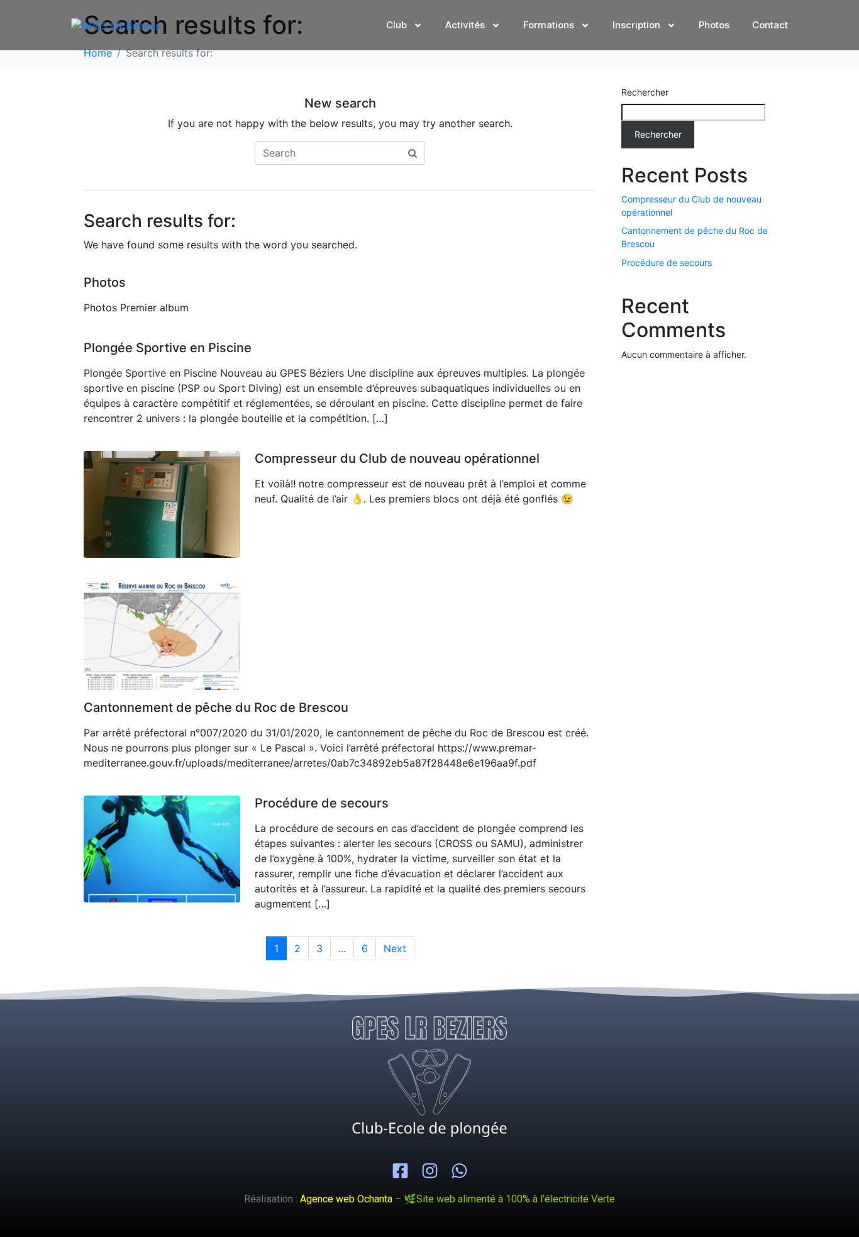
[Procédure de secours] (162, 848)
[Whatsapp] (459, 1170)
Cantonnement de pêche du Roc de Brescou (216, 707)
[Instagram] (429, 1170)
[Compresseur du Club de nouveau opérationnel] (162, 503)
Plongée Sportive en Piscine (168, 347)
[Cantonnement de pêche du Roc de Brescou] (162, 636)
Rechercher (644, 92)
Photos (105, 282)
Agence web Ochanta (346, 1199)
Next (395, 948)
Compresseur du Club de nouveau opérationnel (397, 458)
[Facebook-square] (400, 1170)
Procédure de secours (322, 803)
